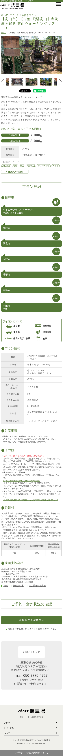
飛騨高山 (31, 166)
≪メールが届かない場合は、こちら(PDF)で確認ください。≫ (30, 499)
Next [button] (60, 82)
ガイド (56, 166)
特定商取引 (46, 740)
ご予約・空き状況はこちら (31, 752)
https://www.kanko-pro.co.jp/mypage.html (21, 480)
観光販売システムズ (33, 740)
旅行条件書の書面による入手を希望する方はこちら (32, 629)
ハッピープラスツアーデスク (43, 421)
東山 (22, 166)
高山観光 (6, 166)
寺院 (15, 166)
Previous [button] (2, 82)
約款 (6, 585)
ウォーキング (44, 166)
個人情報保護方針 (37, 585)
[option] (31, 55)
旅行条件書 (18, 585)
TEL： (31, 675)
